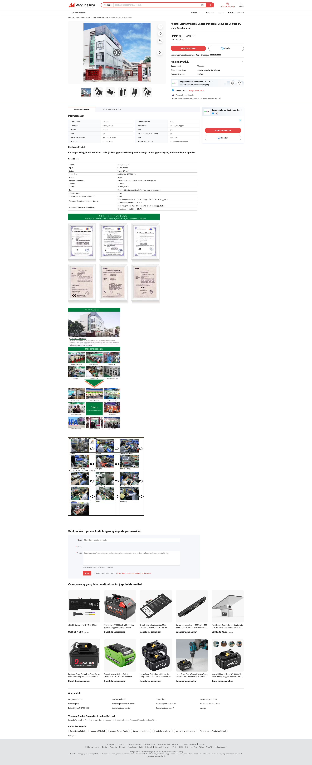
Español (104, 747)
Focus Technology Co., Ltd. (149, 752)
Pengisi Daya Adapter (162, 731)
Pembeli (194, 12)
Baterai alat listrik (118, 699)
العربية (167, 747)
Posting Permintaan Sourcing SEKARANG (133, 573)
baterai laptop (73, 703)
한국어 (173, 747)
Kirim (87, 573)
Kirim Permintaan (188, 48)
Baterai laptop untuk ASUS (210, 703)
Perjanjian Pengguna (134, 744)
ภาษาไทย (194, 747)
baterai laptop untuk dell (121, 708)
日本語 (180, 747)
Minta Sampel (215, 55)
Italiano (141, 747)
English (97, 747)
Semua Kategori (78, 12)
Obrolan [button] (227, 48)
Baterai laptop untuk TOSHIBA (123, 703)
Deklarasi (121, 744)
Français (122, 747)
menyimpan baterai (75, 699)
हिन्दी (186, 747)
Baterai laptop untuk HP (165, 708)
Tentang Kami (111, 744)
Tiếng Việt (209, 747)
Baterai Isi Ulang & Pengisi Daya (121, 17)
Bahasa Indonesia (221, 747)
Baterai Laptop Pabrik (141, 731)
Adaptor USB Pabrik (97, 731)
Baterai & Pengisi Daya (100, 17)
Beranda (71, 17)
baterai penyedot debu (208, 699)
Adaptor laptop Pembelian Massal (213, 731)
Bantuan (209, 12)
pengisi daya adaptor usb (185, 731)
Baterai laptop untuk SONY (166, 703)
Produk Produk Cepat (189, 744)
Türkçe (201, 747)
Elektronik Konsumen (83, 17)
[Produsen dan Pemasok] (81, 5)
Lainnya (203, 708)
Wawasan (202, 744)
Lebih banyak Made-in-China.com (169, 744)
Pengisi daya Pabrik (77, 731)
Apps (220, 12)
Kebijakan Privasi (149, 744)
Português (113, 747)
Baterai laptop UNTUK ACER (78, 708)
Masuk (241, 6)
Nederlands (158, 747)
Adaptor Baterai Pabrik (119, 731)
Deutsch (149, 747)
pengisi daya (161, 699)
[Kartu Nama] (240, 120)
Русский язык (132, 747)
